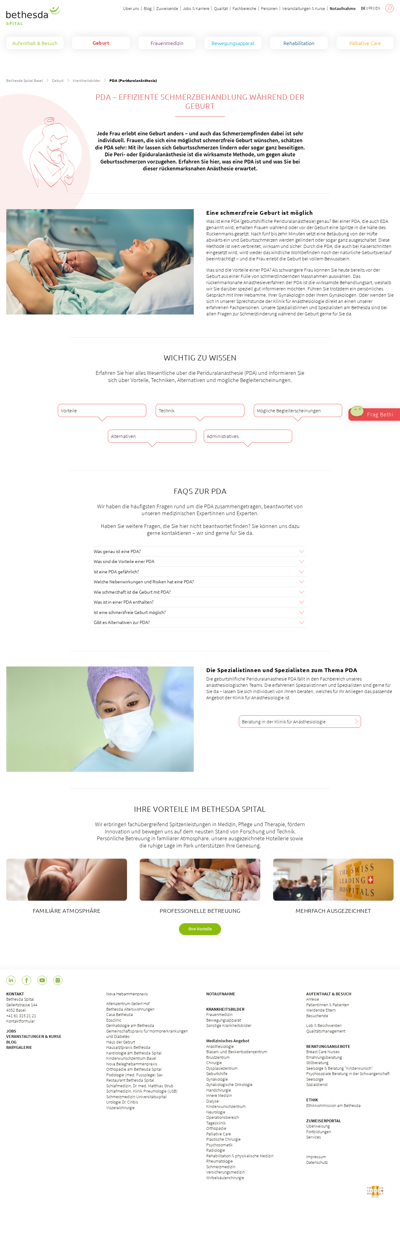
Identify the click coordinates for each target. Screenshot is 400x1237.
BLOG (11, 1042)
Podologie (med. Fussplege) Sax (134, 1075)
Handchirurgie (218, 1090)
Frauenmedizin (219, 1014)
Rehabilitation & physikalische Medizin (239, 1156)
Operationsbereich (222, 1117)
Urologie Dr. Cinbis (122, 1102)
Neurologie (215, 1112)
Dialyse (212, 1101)
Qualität (221, 8)
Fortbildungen (318, 1131)
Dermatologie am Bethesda (130, 1025)
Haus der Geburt (120, 1042)
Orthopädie (216, 1128)
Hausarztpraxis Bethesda (128, 1047)
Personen (269, 8)
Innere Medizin (219, 1095)
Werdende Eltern (321, 1010)
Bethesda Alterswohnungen (130, 1009)
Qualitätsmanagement (325, 1031)
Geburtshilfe (217, 1073)
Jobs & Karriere (196, 8)
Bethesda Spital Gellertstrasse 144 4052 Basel (22, 1004)
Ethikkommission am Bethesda (333, 1105)
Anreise (312, 999)
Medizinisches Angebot (227, 1040)
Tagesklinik (216, 1123)
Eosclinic (113, 1020)
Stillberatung (317, 1062)
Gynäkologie (217, 1079)
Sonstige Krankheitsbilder (228, 1025)
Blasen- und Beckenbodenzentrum (236, 1051)
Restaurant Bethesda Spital (130, 1080)
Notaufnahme (343, 8)
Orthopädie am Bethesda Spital (134, 1069)
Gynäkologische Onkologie (229, 1084)
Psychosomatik (219, 1145)
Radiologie (215, 1150)
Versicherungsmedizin (225, 1172)
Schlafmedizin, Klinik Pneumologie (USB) (142, 1091)
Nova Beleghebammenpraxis (131, 1064)
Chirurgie (214, 1062)
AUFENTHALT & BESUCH (328, 994)
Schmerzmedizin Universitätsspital (136, 1096)
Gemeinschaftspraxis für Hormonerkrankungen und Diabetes (147, 1033)
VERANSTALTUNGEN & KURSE (34, 1036)
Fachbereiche (244, 8)
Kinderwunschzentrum (226, 1106)
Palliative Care (218, 1134)
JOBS (11, 1031)
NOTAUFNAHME (220, 994)
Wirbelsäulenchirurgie (225, 1177)
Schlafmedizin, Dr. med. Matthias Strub (139, 1086)
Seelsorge (314, 1079)
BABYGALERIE (19, 1047)
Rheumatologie (219, 1161)
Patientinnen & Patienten (327, 1005)
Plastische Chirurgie (223, 1139)
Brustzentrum (218, 1057)
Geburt (58, 80)
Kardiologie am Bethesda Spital (134, 1053)
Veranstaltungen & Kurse (303, 8)
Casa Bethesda (119, 1014)
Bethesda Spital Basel (24, 80)
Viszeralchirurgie (120, 1107)
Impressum (316, 1156)
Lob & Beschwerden (324, 1025)
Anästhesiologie (220, 1046)
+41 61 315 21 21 (21, 1015)
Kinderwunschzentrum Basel (131, 1058)
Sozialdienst (317, 1084)
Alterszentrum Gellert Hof (128, 1003)
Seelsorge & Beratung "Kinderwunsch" (339, 1068)
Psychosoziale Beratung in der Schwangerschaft (348, 1073)
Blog (148, 8)
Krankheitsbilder (86, 80)
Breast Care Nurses (323, 1051)
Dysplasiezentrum (222, 1068)
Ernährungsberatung (324, 1057)
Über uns (131, 8)
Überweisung (318, 1126)
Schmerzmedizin (220, 1166)
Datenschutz (317, 1162)
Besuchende (317, 1015)
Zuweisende (167, 8)
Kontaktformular (20, 1021)
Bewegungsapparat (223, 1020)
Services (313, 1137)
